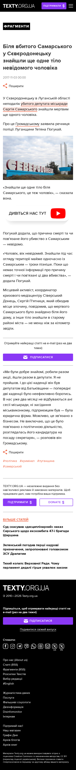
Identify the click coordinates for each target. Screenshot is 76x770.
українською (29, 759)
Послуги (8, 698)
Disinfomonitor (12, 712)
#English (8, 683)
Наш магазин (12, 730)
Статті (7, 665)
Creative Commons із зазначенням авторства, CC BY (40, 756)
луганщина (46, 461)
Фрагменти (10, 669)
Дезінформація (13, 707)
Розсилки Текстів (14, 674)
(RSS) (14, 665)
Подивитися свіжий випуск (38, 629)
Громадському (27, 124)
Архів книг (10, 745)
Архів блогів (11, 740)
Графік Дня (10, 735)
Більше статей (15, 520)
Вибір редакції (12, 679)
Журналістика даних (16, 693)
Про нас (8, 660)
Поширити (15, 86)
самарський (13, 466)
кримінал (28, 461)
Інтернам (9, 716)
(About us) (20, 660)
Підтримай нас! (13, 726)
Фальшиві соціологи (17, 702)
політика (11, 461)
